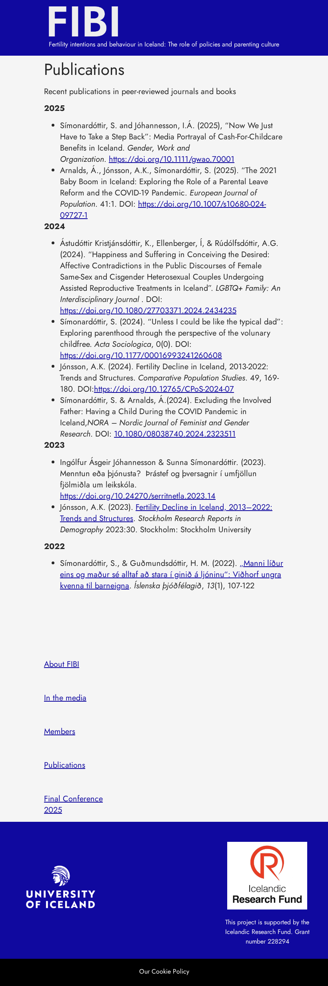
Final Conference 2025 (73, 804)
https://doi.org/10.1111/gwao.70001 (171, 159)
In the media (65, 698)
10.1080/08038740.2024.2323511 (175, 434)
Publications (64, 765)
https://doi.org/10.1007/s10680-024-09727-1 (163, 209)
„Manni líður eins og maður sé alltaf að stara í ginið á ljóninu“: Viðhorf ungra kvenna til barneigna (171, 574)
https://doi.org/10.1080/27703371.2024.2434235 (148, 310)
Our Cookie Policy (164, 971)
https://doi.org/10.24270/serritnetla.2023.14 (138, 496)
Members (59, 731)
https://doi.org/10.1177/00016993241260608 (141, 355)
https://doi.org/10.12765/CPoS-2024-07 (164, 389)
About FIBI (61, 664)
